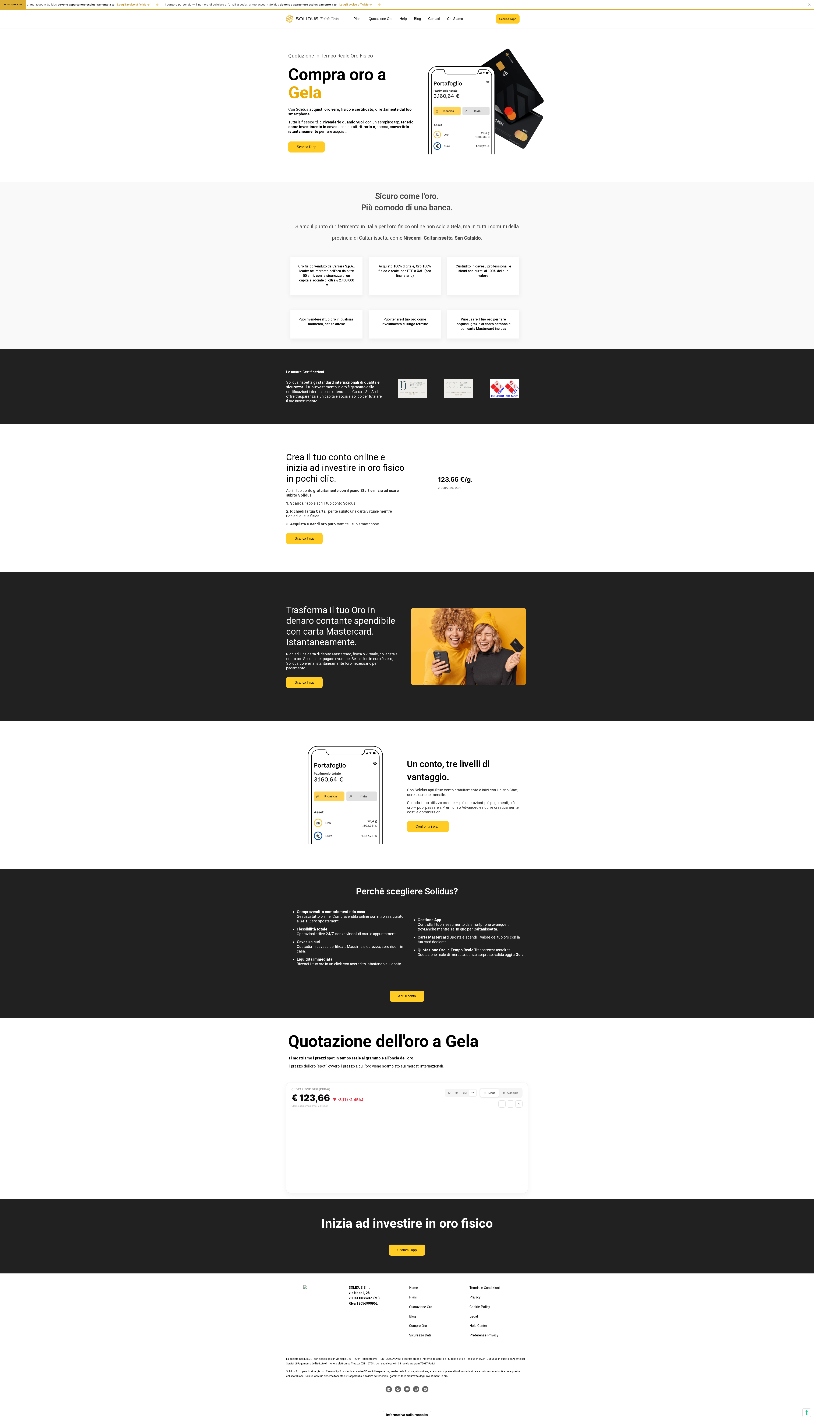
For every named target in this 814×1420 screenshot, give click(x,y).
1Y (472, 1092)
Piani (413, 1297)
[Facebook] (398, 1389)
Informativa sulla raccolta (407, 1415)
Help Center (478, 1326)
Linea (491, 1092)
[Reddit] (425, 1389)
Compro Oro (418, 1326)
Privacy (475, 1297)
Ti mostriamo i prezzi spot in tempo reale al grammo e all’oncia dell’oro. (351, 1058)
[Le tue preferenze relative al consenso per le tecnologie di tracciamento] (807, 1413)
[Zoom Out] (510, 1104)
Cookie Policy (480, 1307)
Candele (512, 1092)
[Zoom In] (502, 1104)
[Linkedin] (389, 1389)
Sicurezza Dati (420, 1335)
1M (456, 1092)
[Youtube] (407, 1389)
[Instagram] (416, 1389)
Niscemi (413, 238)
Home (413, 1288)
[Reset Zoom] (519, 1104)
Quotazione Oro (420, 1307)
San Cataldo (468, 238)
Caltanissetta (438, 238)
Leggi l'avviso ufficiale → (133, 4)
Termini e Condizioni (485, 1288)
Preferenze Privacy (484, 1335)
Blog (412, 1316)
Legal (474, 1316)
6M (465, 1092)
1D (449, 1092)
